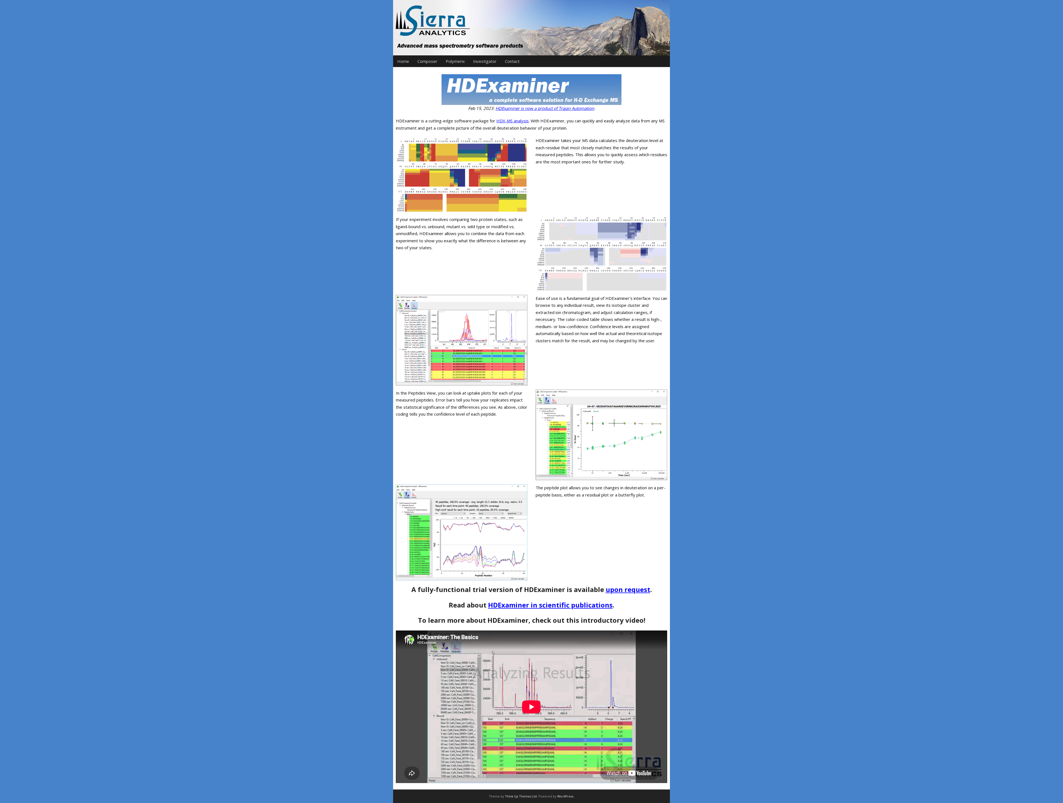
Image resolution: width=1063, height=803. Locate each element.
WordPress (565, 796)
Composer (427, 61)
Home (403, 61)
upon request (628, 589)
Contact (512, 61)
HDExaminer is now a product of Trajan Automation (545, 108)
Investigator (485, 61)
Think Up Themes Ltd (521, 796)
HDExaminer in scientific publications (550, 604)
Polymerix (455, 61)
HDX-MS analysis (512, 120)
